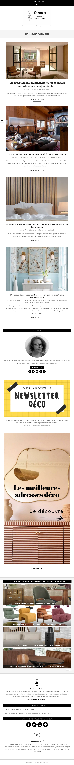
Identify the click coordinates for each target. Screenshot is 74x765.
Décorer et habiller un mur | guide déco (42, 230)
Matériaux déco (28, 157)
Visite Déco (37, 157)
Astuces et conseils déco (25, 300)
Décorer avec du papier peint (57, 300)
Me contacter (37, 755)
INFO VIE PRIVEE (37, 688)
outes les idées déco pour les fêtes (39, 713)
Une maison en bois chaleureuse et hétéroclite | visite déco (37, 154)
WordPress (45, 762)
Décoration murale (40, 300)
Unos (35, 762)
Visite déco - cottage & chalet (52, 157)
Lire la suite (37, 100)
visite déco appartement (42, 89)
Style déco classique (42, 302)
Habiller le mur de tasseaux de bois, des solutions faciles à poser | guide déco (37, 225)
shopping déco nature (27, 709)
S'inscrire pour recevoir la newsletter (37, 426)
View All (68, 670)
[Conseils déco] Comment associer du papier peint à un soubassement (37, 296)
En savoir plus (37, 367)
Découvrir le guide (37, 568)
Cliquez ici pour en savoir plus (37, 700)
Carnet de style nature (10, 709)
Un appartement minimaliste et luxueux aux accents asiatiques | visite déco (37, 84)
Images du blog (37, 741)
